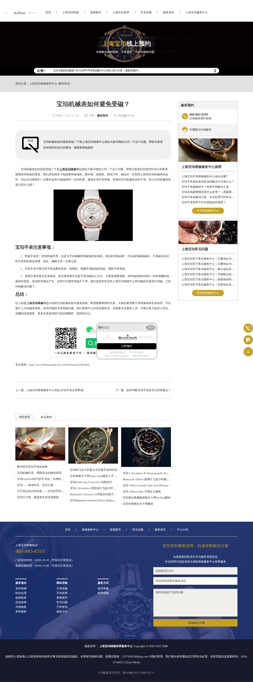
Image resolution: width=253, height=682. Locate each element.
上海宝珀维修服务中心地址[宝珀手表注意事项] (55, 390)
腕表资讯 (168, 12)
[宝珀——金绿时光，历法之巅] (93, 445)
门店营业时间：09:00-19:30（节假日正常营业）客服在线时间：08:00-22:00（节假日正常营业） (44, 563)
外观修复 (20, 607)
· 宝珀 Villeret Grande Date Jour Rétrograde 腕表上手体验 (146, 485)
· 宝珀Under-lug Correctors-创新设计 (90, 482)
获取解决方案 (196, 622)
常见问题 (146, 12)
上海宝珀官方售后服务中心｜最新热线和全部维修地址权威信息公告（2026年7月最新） (208, 279)
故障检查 (20, 597)
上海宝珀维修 (70, 12)
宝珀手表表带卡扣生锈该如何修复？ (204, 202)
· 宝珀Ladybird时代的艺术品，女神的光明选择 (40, 478)
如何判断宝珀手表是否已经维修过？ (148, 390)
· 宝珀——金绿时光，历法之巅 (34, 485)
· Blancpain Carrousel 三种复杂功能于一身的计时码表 (93, 494)
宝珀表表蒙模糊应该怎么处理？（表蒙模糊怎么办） (208, 191)
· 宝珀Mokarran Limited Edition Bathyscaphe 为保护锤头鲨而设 (93, 500)
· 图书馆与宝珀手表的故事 (31, 466)
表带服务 (20, 611)
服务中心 (62, 611)
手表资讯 (62, 607)
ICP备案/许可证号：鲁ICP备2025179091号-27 (126, 672)
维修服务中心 (90, 529)
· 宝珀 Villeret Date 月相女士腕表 (141, 491)
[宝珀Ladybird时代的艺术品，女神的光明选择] (40, 443)
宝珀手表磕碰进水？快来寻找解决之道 (205, 186)
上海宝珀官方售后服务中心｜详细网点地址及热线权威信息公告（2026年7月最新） (208, 274)
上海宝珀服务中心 (196, 12)
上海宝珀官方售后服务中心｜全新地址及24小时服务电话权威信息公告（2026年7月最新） (208, 284)
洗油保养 (20, 602)
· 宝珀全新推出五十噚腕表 (137, 503)
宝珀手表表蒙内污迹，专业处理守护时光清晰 (208, 197)
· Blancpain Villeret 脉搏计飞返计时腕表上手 (146, 479)
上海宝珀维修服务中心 (43, 83)
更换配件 (95, 12)
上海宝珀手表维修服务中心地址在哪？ (205, 176)
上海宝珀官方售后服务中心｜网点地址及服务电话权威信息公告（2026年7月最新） (208, 269)
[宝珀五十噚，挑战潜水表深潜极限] (146, 447)
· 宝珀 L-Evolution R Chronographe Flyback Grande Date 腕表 (146, 473)
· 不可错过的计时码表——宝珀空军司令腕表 (40, 491)
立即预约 (126, 346)
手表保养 (62, 593)
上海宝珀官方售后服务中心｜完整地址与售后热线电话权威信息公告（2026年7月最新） (208, 258)
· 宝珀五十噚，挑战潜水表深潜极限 (37, 497)
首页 (48, 12)
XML (165, 646)
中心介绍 (182, 529)
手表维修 (62, 588)
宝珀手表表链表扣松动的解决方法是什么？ (208, 181)
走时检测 (20, 588)
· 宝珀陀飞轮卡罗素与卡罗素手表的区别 (92, 469)
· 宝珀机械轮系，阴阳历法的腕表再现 (38, 472)
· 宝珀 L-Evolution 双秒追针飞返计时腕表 (93, 488)
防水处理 (20, 593)
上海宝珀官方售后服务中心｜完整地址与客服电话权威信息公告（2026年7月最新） (208, 263)
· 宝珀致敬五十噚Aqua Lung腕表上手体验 (93, 476)
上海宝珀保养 (121, 12)
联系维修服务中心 (208, 210)
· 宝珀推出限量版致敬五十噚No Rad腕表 (146, 497)
